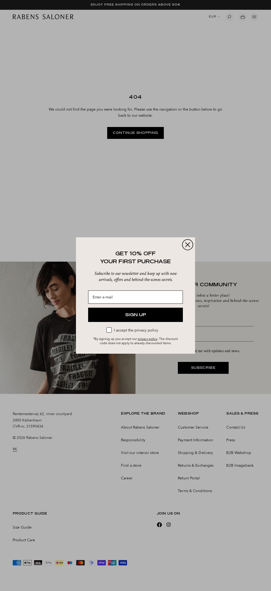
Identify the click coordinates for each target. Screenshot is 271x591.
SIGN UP (135, 314)
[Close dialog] (187, 244)
